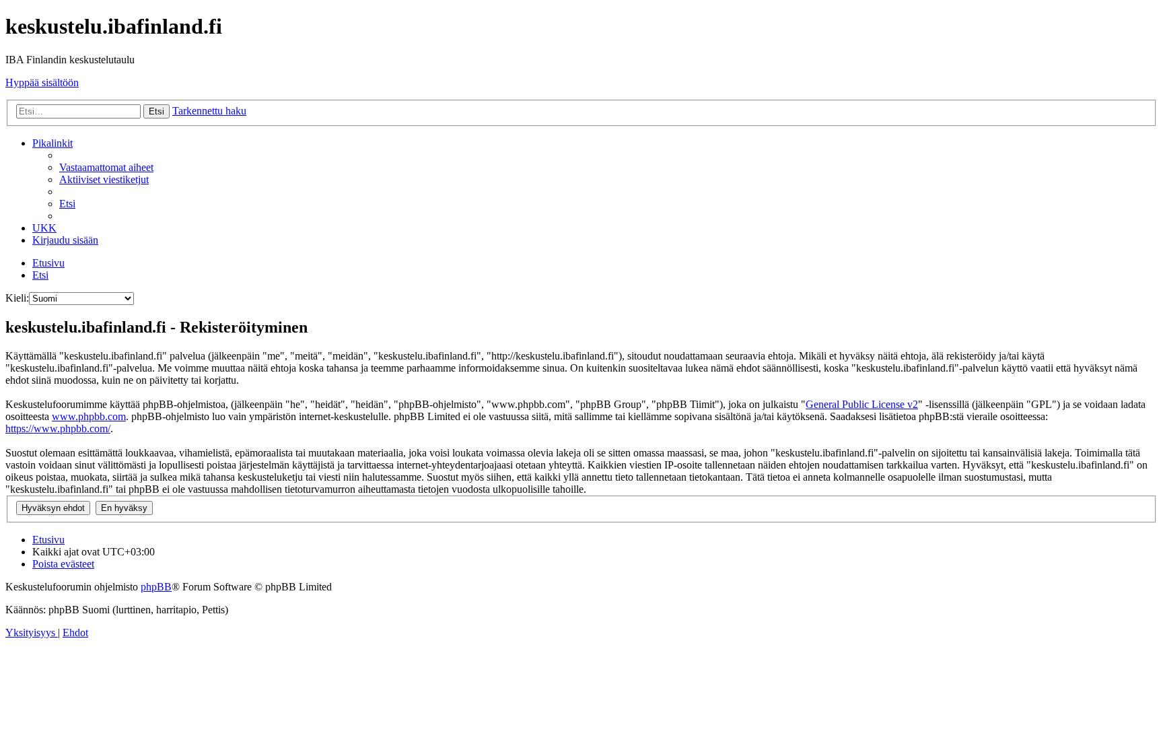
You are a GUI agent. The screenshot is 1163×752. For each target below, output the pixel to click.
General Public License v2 (862, 404)
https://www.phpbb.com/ (57, 428)
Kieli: (17, 298)
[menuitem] (106, 167)
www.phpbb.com (89, 416)
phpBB (156, 586)
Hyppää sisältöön (42, 82)
